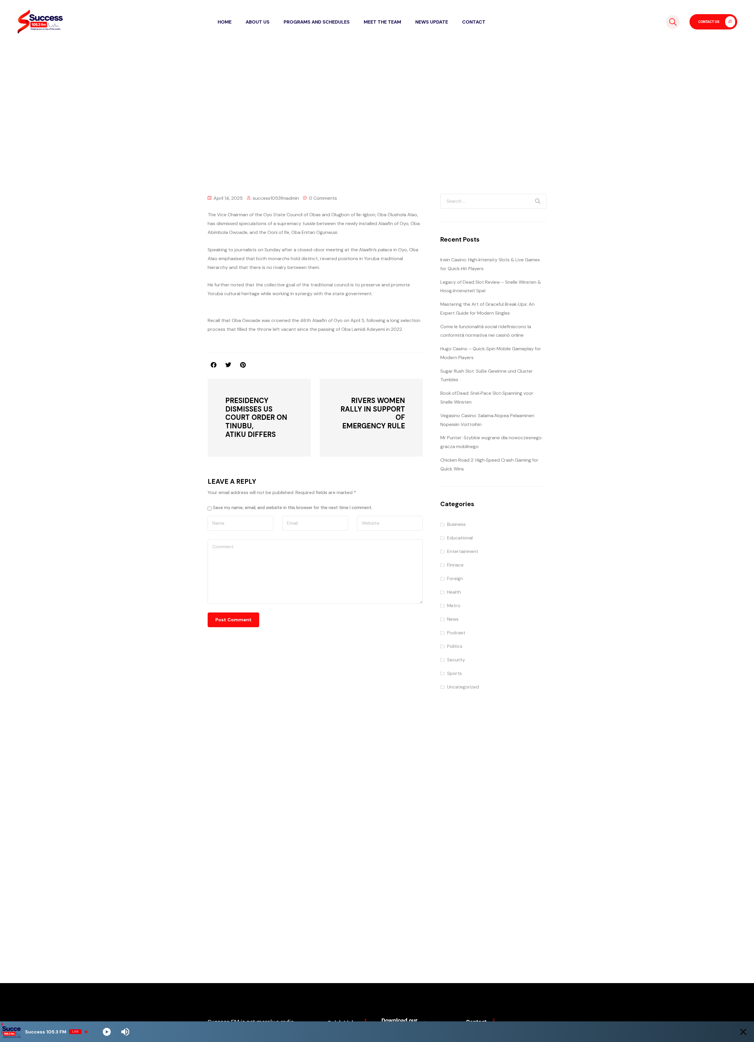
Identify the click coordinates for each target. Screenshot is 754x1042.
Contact (473, 22)
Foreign (455, 578)
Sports (454, 673)
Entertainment (462, 551)
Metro (453, 605)
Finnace (455, 565)
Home (225, 22)
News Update (431, 22)
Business (456, 524)
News (453, 619)
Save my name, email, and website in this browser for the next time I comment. (292, 508)
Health (454, 592)
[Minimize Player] (743, 1032)
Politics (454, 646)
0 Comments (323, 198)
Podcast (456, 633)
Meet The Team (382, 22)
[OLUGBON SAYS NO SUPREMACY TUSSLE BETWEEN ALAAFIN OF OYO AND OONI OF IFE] (243, 365)
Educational (460, 538)
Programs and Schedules (317, 22)
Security (456, 660)
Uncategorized (292, 118)
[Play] (107, 1032)
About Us (257, 22)
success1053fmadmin (276, 198)
